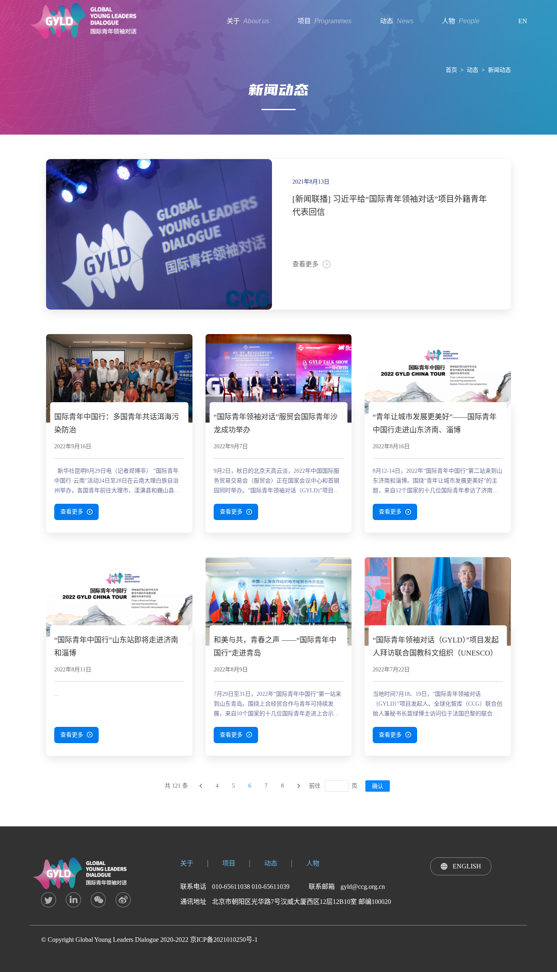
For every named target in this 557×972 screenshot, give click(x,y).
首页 (451, 70)
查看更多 (305, 264)
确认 (377, 786)
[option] (159, 234)
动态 (472, 70)
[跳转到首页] (200, 786)
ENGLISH (467, 866)
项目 (228, 863)
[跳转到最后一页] (298, 786)
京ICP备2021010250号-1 (224, 939)
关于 (186, 863)
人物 (312, 863)
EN (522, 21)
